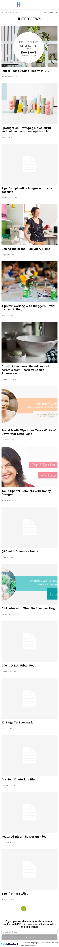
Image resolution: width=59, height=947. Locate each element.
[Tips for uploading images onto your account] (29, 164)
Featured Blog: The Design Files (24, 836)
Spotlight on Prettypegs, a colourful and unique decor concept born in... (27, 129)
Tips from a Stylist (15, 893)
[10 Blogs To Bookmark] (29, 698)
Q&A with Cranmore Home (20, 551)
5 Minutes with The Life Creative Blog (28, 608)
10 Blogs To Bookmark (17, 722)
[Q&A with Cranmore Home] (29, 527)
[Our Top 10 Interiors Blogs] (29, 755)
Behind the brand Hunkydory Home (26, 249)
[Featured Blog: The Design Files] (29, 812)
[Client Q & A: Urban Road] (29, 641)
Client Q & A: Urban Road (19, 665)
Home (4, 12)
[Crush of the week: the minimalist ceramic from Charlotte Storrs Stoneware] (29, 342)
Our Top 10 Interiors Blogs (20, 779)
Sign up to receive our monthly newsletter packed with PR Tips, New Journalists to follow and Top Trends (29, 924)
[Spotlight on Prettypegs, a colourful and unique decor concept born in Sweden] (29, 103)
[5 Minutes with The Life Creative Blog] (29, 584)
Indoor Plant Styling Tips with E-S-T (27, 71)
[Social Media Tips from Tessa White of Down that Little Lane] (29, 406)
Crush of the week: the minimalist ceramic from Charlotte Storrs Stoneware (25, 370)
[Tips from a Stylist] (29, 869)
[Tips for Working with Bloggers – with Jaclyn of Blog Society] (29, 281)
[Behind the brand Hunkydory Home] (29, 224)
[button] (54, 4)
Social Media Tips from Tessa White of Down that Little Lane (29, 432)
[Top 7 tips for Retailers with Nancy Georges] (29, 466)
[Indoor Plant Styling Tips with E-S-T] (29, 46)
